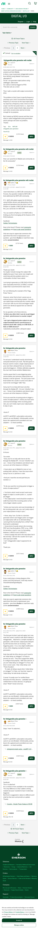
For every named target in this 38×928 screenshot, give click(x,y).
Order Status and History (23, 876)
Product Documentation (16, 897)
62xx (9, 126)
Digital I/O (26, 11)
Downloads (5, 897)
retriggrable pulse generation (10, 128)
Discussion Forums (21, 9)
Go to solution (15, 53)
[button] (5, 136)
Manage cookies (19, 925)
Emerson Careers (27, 888)
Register (20, 21)
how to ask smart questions (22, 229)
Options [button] (31, 63)
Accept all (19, 920)
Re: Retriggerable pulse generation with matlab (18, 149)
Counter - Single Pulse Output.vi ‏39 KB (19, 804)
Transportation (23, 869)
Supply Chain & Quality (17, 890)
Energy (13, 867)
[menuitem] (29, 4)
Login (28, 21)
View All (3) (6, 131)
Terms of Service (12, 878)
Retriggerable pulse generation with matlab (18, 60)
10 (9, 817)
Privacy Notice (8, 912)
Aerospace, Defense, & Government (25, 864)
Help (34, 21)
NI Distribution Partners (9, 876)
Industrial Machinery (22, 867)
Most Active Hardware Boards (11, 11)
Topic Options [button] (6, 33)
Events (26, 890)
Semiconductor (13, 869)
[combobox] (14, 27)
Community (10, 9)
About (19, 888)
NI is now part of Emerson (9, 888)
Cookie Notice (19, 912)
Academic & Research (8, 864)
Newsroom (7, 890)
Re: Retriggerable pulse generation (14, 258)
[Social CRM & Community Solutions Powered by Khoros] (19, 841)
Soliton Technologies (10, 223)
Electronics (7, 867)
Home (3, 9)
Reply (31, 136)
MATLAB (15, 126)
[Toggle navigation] (9, 3)
